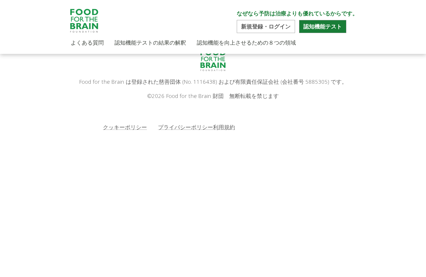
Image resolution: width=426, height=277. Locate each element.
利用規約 (224, 127)
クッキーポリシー (125, 127)
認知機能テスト (322, 26)
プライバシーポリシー (185, 127)
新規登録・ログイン (266, 26)
